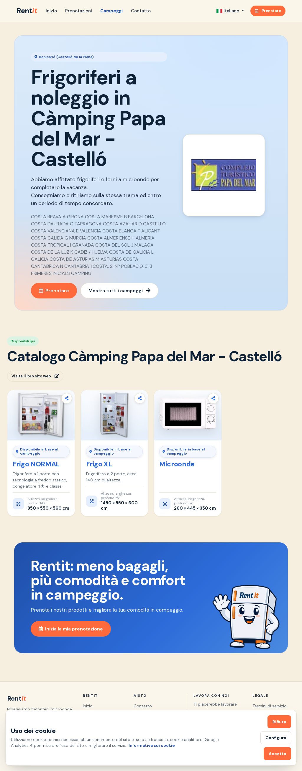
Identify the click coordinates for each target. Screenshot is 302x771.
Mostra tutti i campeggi (115, 291)
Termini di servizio (269, 706)
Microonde (177, 464)
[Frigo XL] (114, 415)
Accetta (277, 753)
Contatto (141, 11)
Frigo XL (99, 464)
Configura (275, 737)
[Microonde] (187, 415)
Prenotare (271, 10)
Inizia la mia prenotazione (74, 629)
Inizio (51, 11)
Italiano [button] (231, 11)
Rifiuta (279, 721)
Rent (27, 10)
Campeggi (111, 11)
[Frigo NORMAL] (41, 415)
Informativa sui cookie (152, 745)
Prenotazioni (78, 11)
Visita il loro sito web (31, 376)
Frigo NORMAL (36, 464)
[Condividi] (66, 398)
